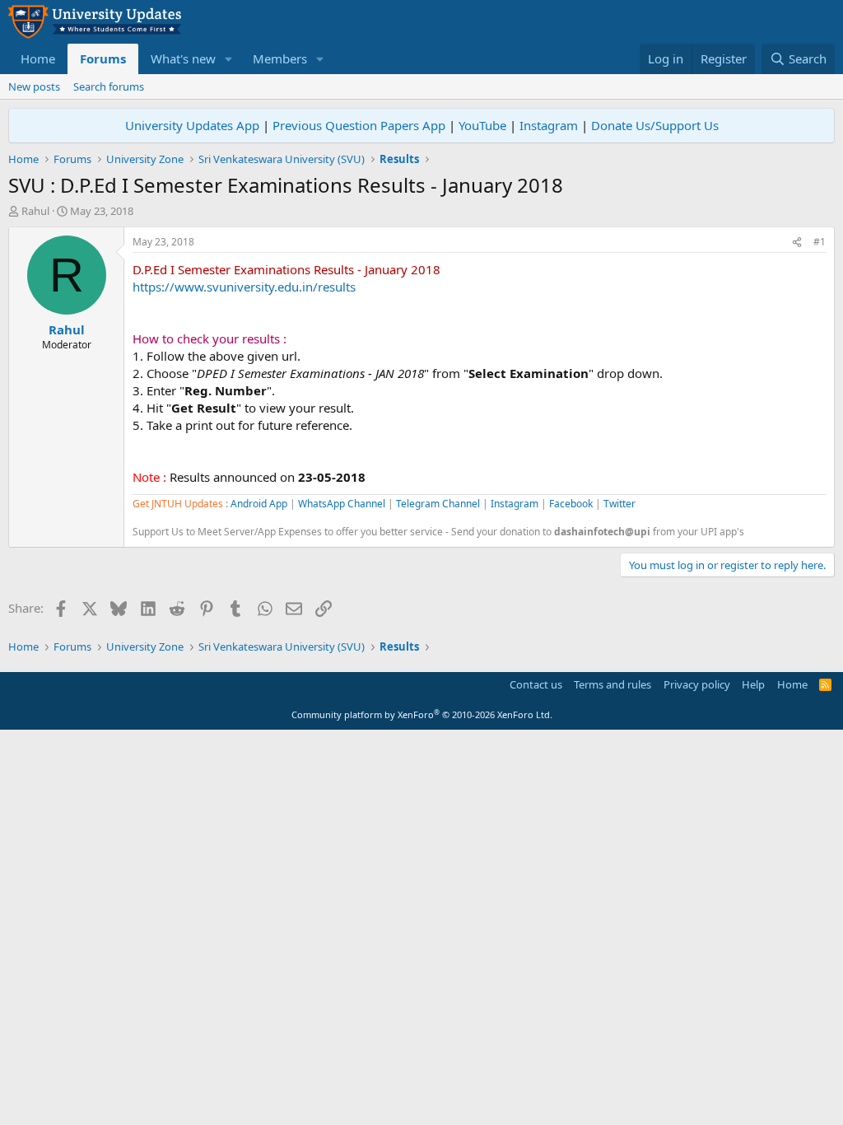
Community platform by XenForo (421, 714)
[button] (228, 59)
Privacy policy (697, 684)
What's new (183, 58)
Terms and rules (612, 684)
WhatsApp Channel (341, 504)
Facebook (571, 504)
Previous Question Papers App (358, 125)
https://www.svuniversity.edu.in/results (244, 286)
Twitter (619, 504)
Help (753, 684)
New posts (34, 86)
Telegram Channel (438, 504)
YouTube (482, 125)
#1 (819, 242)
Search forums (108, 86)
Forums (103, 58)
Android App (259, 504)
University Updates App (192, 125)
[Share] (797, 242)
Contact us (536, 684)
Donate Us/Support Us (655, 125)
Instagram (548, 125)
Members (280, 58)
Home (38, 58)
